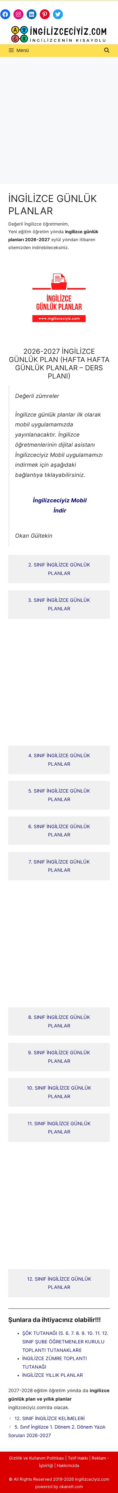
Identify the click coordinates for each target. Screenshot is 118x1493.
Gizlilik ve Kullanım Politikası (36, 1458)
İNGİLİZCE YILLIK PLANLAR (52, 1375)
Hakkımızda (68, 1465)
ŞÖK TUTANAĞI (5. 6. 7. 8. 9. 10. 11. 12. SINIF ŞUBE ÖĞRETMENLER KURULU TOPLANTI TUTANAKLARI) (65, 1341)
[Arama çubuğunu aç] (107, 50)
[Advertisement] (59, 119)
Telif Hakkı (78, 1458)
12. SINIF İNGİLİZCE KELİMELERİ (50, 1418)
